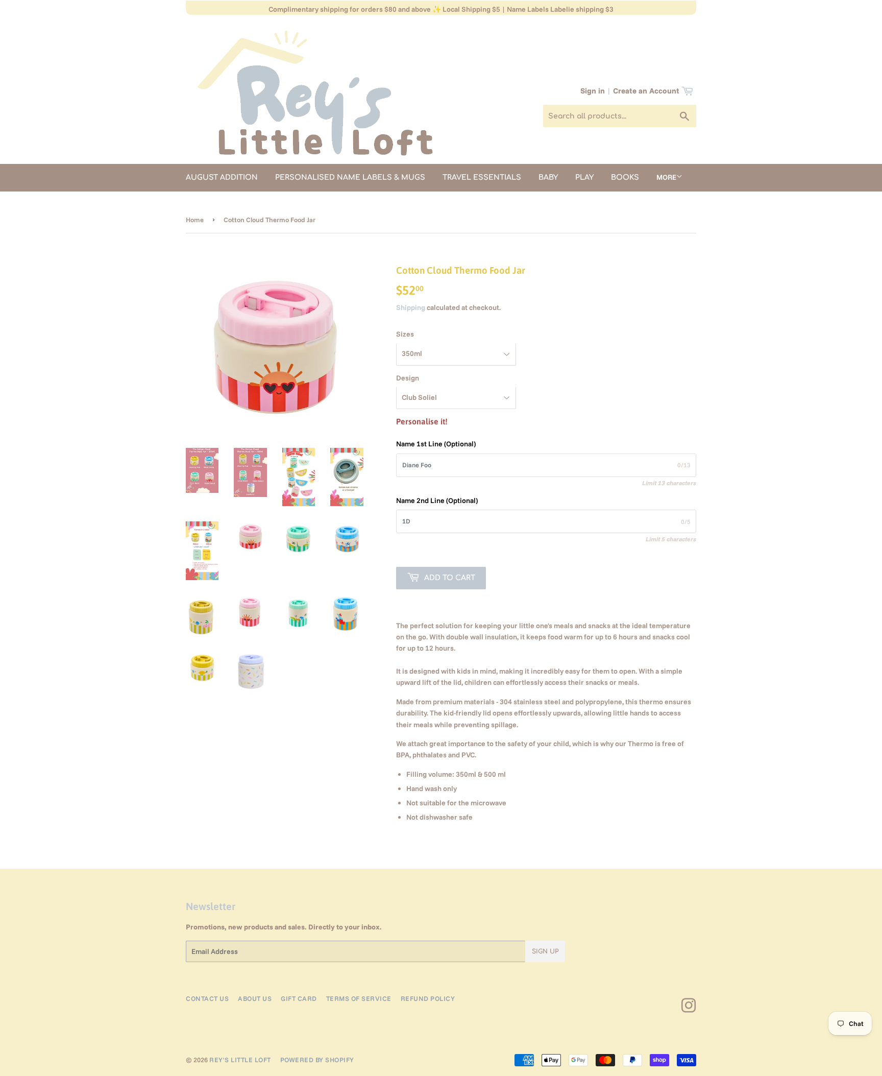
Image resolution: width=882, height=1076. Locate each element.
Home (195, 220)
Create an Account (646, 90)
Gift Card (299, 998)
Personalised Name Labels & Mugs (350, 177)
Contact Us (207, 998)
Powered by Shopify (317, 1060)
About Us (255, 998)
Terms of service (358, 998)
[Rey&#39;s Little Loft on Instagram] (689, 1009)
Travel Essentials (482, 177)
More (666, 177)
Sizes (405, 334)
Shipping (410, 307)
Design (407, 377)
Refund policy (428, 998)
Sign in (592, 90)
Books (625, 177)
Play (584, 177)
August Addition (222, 177)
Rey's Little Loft (240, 1060)
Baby (548, 177)
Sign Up (545, 951)
